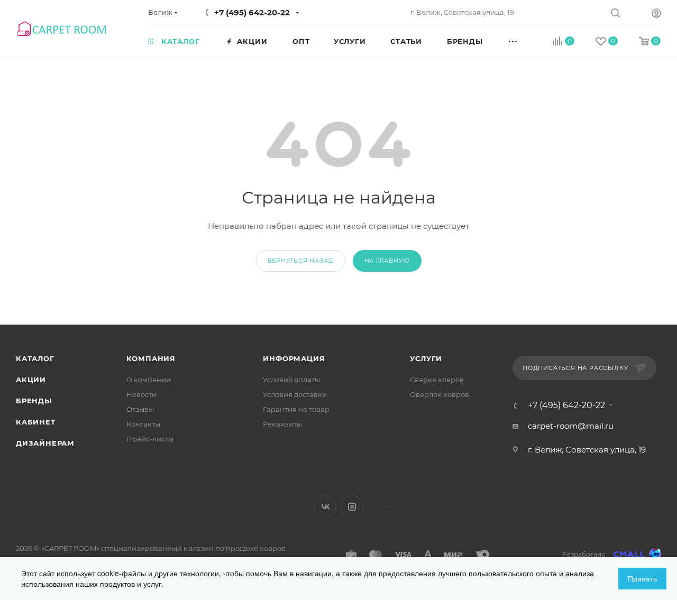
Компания (151, 358)
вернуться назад (301, 260)
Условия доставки (295, 394)
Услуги (426, 358)
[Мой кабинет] (656, 14)
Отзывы (140, 409)
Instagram (352, 506)
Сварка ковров (437, 379)
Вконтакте (325, 506)
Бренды (34, 400)
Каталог (35, 358)
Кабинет (36, 422)
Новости (141, 394)
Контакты (143, 424)
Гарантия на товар (296, 409)
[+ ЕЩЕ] (525, 40)
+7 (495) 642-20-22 (252, 12)
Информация (294, 358)
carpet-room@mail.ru (571, 426)
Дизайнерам (45, 443)
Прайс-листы (149, 439)
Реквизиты (282, 424)
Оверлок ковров (439, 394)
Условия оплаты (291, 379)
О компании (148, 379)
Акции (31, 379)
